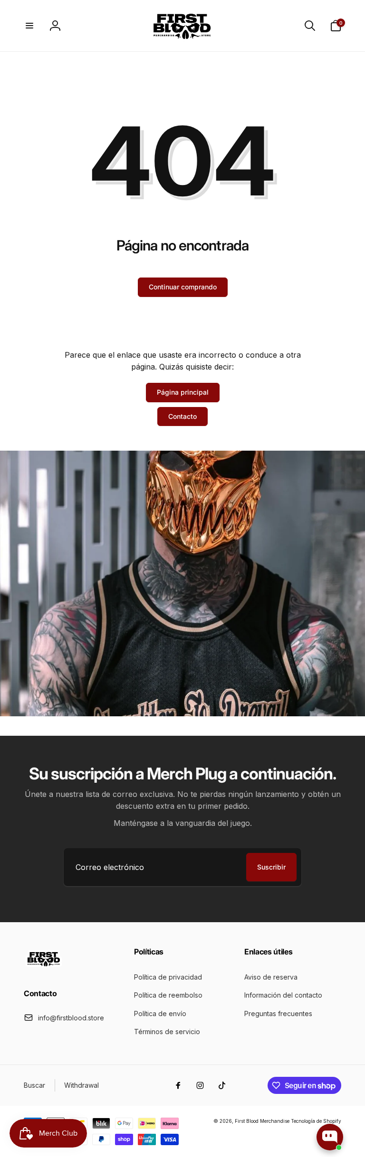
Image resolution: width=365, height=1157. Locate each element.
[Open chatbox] (330, 1137)
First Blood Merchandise (262, 1121)
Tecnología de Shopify (316, 1121)
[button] (29, 25)
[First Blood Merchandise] (44, 967)
